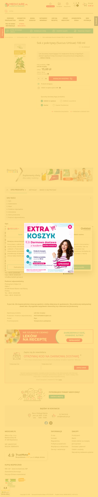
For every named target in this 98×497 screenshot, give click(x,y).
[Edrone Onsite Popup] (49, 248)
